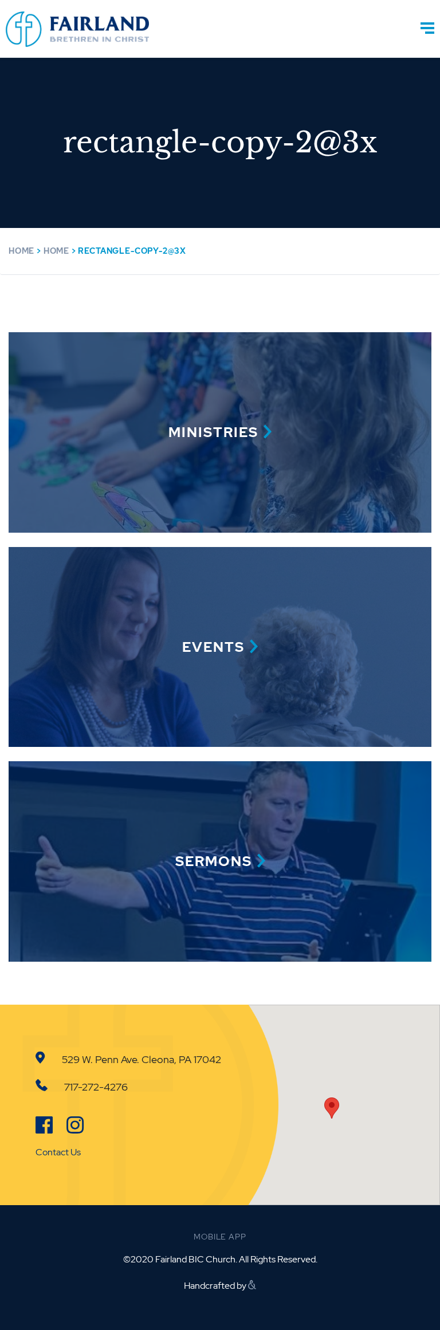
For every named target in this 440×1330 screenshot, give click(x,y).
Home (21, 251)
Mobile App (220, 1236)
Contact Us (58, 1152)
